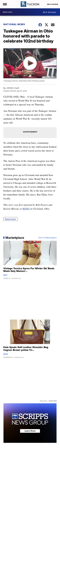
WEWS (25, 208)
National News (14, 24)
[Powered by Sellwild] (53, 401)
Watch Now (52, 4)
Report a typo (10, 219)
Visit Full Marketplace (47, 238)
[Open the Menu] (4, 4)
